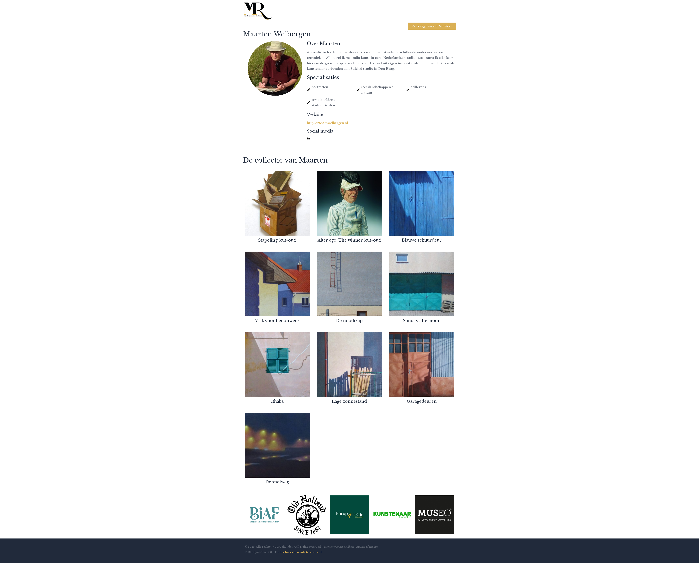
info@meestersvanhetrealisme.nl (300, 552)
